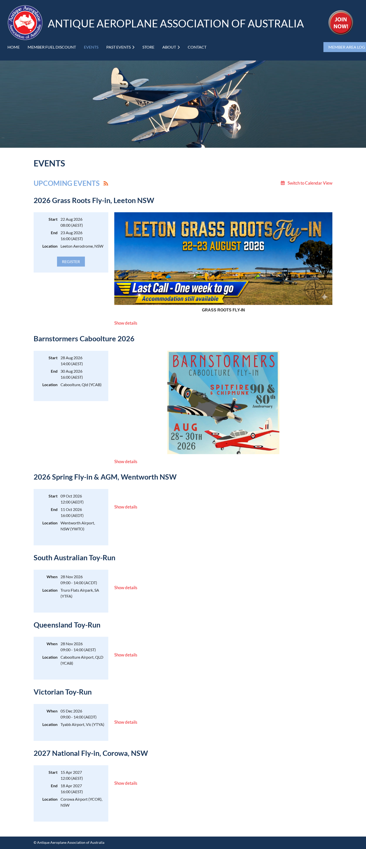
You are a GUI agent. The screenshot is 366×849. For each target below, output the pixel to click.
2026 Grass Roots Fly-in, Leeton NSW (94, 200)
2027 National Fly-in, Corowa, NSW (91, 753)
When (52, 576)
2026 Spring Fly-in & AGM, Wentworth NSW (105, 477)
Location (50, 246)
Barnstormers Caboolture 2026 (84, 338)
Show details (125, 323)
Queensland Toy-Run (67, 625)
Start (53, 219)
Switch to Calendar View (310, 183)
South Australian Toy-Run (74, 557)
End (54, 232)
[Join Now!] (340, 33)
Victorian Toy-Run (63, 692)
